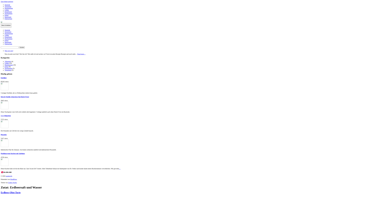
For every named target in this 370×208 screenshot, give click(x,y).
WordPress (13, 179)
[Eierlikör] (4, 90)
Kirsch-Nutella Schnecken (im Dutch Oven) (15, 97)
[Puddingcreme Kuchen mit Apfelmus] (4, 165)
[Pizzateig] (4, 146)
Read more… (81, 54)
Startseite (7, 5)
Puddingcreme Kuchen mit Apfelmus (13, 153)
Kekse (6, 15)
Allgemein (8, 61)
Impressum (8, 17)
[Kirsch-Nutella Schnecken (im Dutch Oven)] (4, 108)
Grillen (7, 10)
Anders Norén (12, 182)
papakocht (9, 176)
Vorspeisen (8, 6)
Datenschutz (8, 19)
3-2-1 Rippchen (6, 116)
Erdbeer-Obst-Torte (11, 192)
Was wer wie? (9, 51)
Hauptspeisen (9, 8)
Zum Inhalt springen (7, 1)
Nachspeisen (8, 13)
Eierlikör (4, 78)
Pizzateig (4, 134)
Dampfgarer (8, 12)
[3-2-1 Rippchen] (4, 127)
